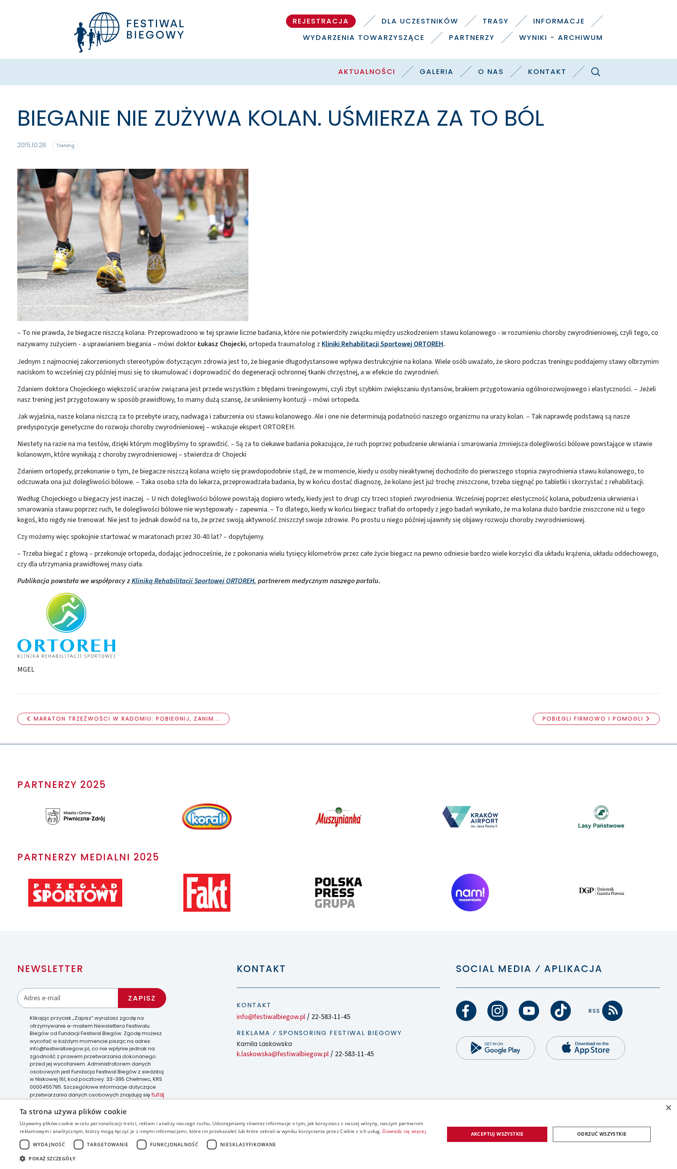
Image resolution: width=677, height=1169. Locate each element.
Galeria (437, 71)
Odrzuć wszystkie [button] (601, 1134)
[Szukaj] (595, 71)
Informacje (559, 21)
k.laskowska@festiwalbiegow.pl (283, 1054)
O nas (491, 71)
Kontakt (547, 71)
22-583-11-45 (330, 1017)
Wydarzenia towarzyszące (364, 37)
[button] (226, 1158)
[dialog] (338, 1134)
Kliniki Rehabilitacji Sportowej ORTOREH (382, 344)
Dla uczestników (420, 21)
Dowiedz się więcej (403, 1131)
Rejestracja (321, 21)
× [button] (668, 1108)
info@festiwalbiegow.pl (271, 1017)
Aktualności (366, 71)
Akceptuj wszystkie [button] (497, 1134)
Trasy (496, 21)
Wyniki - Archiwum (561, 37)
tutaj (157, 1095)
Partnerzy (472, 37)
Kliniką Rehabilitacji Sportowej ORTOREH (193, 581)
